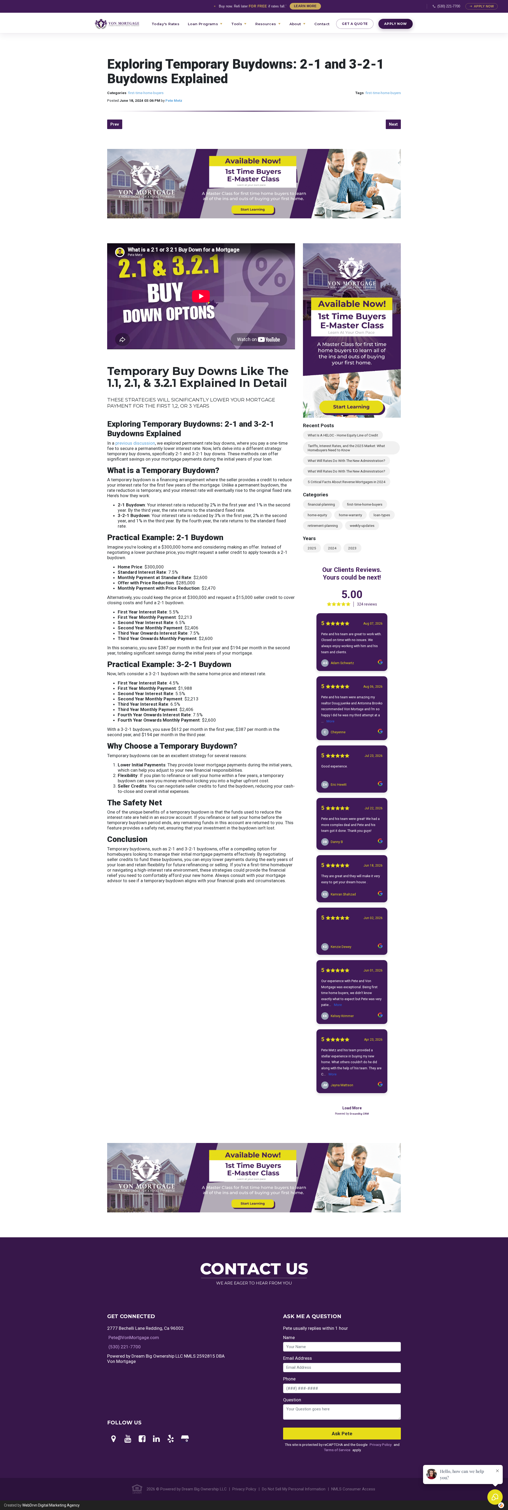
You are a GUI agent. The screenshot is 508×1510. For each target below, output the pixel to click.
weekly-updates (362, 525)
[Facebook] (142, 1439)
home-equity (317, 515)
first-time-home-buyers (146, 93)
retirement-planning (323, 525)
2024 (332, 548)
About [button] (295, 24)
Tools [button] (236, 24)
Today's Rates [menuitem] (165, 24)
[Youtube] (127, 1439)
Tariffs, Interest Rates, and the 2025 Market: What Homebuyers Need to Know (346, 448)
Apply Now (484, 6)
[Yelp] (170, 1439)
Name (289, 1337)
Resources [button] (265, 24)
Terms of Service (337, 1450)
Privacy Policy (381, 1444)
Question (292, 1399)
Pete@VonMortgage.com (133, 1337)
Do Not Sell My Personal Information (293, 1489)
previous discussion (135, 443)
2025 (312, 548)
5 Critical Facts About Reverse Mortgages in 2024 (346, 482)
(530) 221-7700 (448, 6)
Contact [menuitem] (322, 24)
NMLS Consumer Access (353, 1489)
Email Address (297, 1358)
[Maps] (113, 1439)
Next (393, 124)
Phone (289, 1378)
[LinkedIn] (156, 1439)
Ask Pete (342, 1434)
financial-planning (321, 504)
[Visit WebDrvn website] (501, 1505)
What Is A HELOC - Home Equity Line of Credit (343, 435)
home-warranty (350, 515)
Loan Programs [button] (203, 24)
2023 (352, 548)
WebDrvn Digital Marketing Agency (51, 1505)
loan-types (382, 515)
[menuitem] (120, 24)
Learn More (305, 6)
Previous (99, 196)
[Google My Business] (185, 1439)
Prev (114, 124)
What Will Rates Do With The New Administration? (346, 460)
